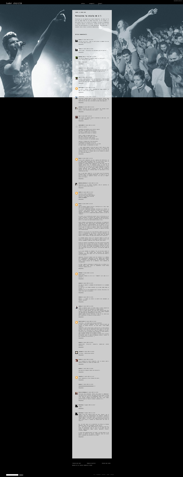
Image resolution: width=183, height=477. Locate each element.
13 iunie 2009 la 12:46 (87, 203)
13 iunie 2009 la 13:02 (87, 297)
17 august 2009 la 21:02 (89, 412)
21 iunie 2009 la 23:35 (92, 392)
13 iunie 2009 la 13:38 (87, 306)
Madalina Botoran (83, 183)
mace (80, 77)
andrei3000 (81, 125)
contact (112, 474)
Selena (80, 359)
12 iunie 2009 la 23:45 (87, 48)
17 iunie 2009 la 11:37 (88, 376)
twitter (103, 474)
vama (108, 474)
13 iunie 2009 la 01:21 (88, 107)
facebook (98, 474)
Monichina (81, 405)
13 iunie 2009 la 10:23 (89, 125)
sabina (80, 306)
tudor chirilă (14, 3)
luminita (81, 376)
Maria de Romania (83, 392)
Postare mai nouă (77, 463)
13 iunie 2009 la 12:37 (87, 192)
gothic (80, 192)
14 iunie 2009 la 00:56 (88, 351)
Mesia (80, 158)
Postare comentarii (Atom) (86, 465)
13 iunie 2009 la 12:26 (92, 183)
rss (94, 474)
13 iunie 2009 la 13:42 (90, 321)
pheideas (81, 107)
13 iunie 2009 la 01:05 (89, 87)
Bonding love (82, 56)
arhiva (83, 3)
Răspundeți (81, 44)
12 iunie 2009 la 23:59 (90, 56)
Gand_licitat (82, 321)
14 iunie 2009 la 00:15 (87, 342)
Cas (79, 116)
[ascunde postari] (178, 0)
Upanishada (81, 87)
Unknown (80, 272)
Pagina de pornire (91, 463)
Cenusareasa (81, 96)
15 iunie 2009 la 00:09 (87, 359)
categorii (91, 3)
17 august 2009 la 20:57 (89, 405)
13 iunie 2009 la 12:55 (88, 272)
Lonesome (81, 351)
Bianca (80, 39)
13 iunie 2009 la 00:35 (86, 77)
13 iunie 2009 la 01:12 (90, 96)
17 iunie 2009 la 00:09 (87, 368)
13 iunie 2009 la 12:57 (87, 283)
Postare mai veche (106, 463)
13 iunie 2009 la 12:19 (87, 158)
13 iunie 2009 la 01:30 (86, 116)
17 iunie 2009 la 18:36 (87, 384)
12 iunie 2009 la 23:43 (87, 39)
